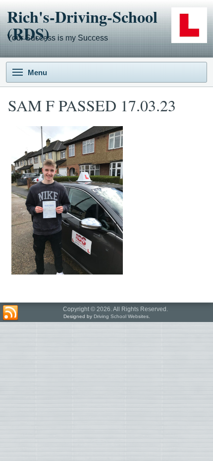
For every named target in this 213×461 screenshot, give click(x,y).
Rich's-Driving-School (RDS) (82, 25)
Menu (37, 72)
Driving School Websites (121, 316)
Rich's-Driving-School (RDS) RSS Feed (10, 313)
